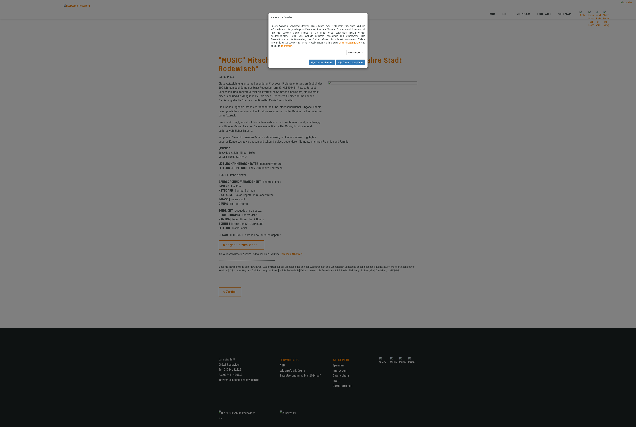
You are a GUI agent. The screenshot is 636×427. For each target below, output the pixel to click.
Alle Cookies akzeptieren (350, 62)
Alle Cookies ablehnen (322, 62)
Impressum (286, 45)
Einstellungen (354, 52)
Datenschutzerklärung (350, 42)
